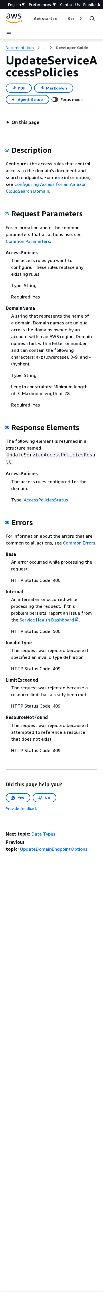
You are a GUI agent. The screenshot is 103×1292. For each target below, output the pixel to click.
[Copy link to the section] (6, 150)
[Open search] (92, 18)
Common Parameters (28, 241)
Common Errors (79, 543)
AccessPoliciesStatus (46, 500)
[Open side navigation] (9, 33)
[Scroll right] (80, 18)
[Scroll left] (29, 18)
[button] (22, 122)
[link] (72, 47)
